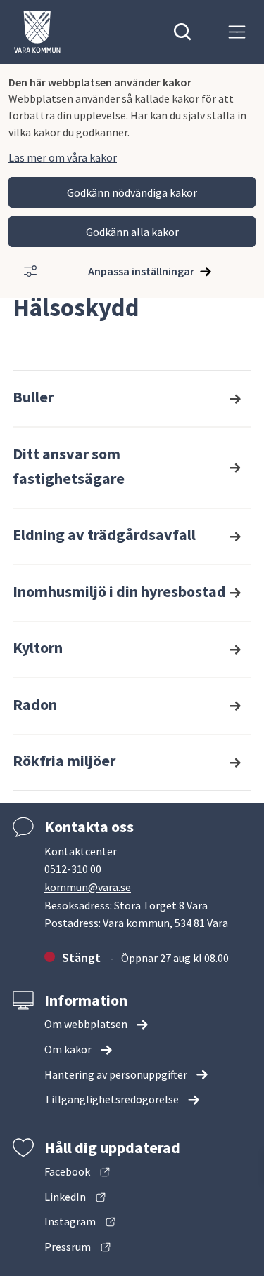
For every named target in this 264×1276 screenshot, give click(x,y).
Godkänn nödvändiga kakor (132, 192)
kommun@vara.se (87, 887)
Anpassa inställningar (141, 271)
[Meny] (237, 32)
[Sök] (183, 32)
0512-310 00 (72, 869)
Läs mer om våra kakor (62, 157)
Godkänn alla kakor (132, 232)
